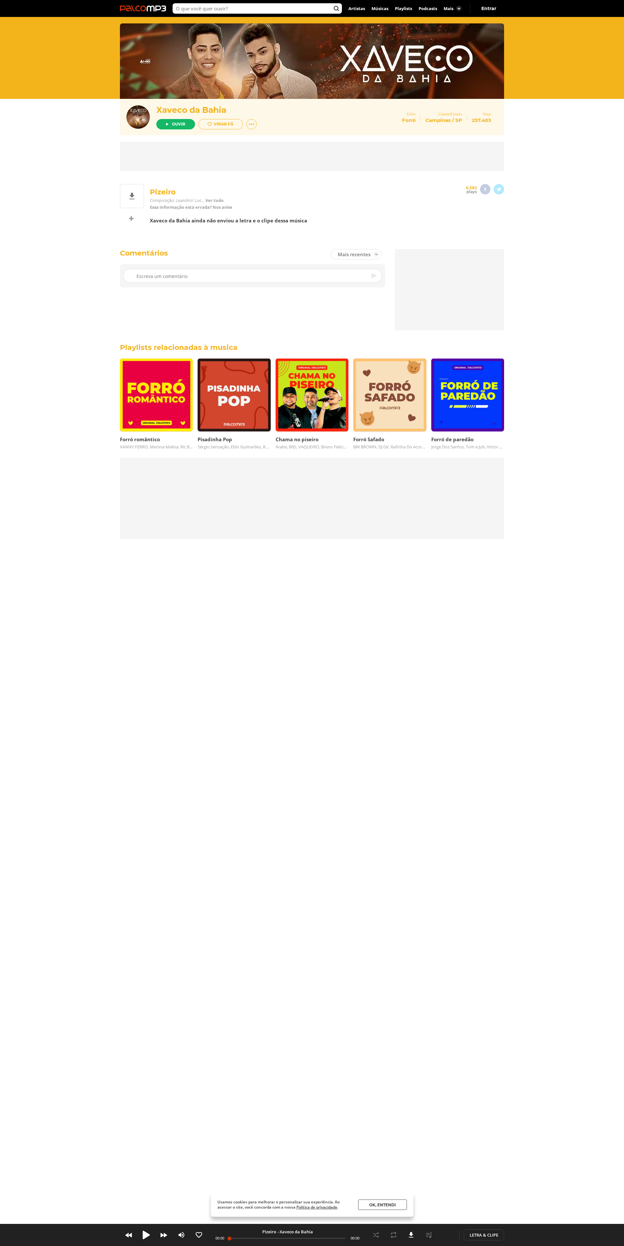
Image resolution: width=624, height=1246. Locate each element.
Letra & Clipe (484, 1235)
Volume (181, 1235)
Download (411, 1235)
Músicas (379, 8)
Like (199, 1235)
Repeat (393, 1235)
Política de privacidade (316, 1207)
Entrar (488, 8)
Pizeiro (269, 1232)
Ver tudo (214, 200)
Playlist (428, 1235)
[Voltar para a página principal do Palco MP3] (144, 8)
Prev (128, 1235)
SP (458, 120)
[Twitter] (499, 189)
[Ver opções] (251, 124)
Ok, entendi (382, 1204)
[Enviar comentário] (374, 276)
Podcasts (428, 8)
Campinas (438, 120)
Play (146, 1235)
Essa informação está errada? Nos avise (191, 207)
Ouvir (178, 124)
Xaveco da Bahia (191, 110)
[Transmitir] (446, 1235)
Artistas (356, 8)
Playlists (403, 8)
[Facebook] (485, 189)
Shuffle (376, 1235)
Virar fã (223, 124)
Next (164, 1235)
